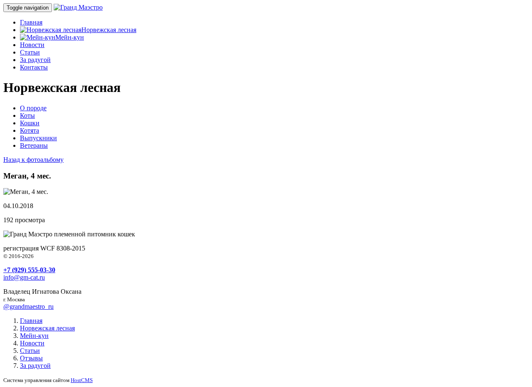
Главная (31, 22)
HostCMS (82, 380)
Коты (27, 115)
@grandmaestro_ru (28, 306)
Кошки (29, 123)
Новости (32, 44)
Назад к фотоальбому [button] (33, 159)
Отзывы (31, 358)
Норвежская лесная (108, 29)
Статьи (30, 52)
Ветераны (34, 145)
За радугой (35, 59)
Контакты (34, 67)
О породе (33, 108)
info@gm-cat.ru (24, 277)
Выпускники (38, 137)
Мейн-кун (69, 37)
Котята (29, 130)
